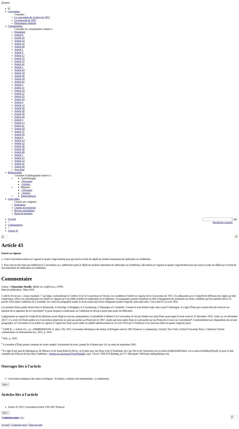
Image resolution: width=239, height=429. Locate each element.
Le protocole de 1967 (25, 20)
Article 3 (18, 84)
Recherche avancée (223, 222)
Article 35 (19, 96)
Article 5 (18, 119)
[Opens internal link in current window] (234, 418)
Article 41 (19, 64)
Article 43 (19, 99)
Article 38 (19, 149)
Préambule (19, 32)
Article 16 (19, 37)
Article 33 (19, 61)
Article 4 (18, 102)
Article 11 (19, 87)
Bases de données (23, 213)
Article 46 (19, 152)
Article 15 (19, 158)
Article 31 (19, 163)
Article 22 (19, 143)
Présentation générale (25, 23)
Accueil (12, 219)
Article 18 (19, 73)
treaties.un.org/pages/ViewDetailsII (67, 353)
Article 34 (19, 78)
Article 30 (19, 146)
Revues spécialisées (24, 210)
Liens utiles (14, 198)
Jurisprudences (28, 196)
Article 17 (19, 55)
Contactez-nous (19, 424)
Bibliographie (15, 172)
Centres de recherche (25, 207)
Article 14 (19, 140)
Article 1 (18, 49)
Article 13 (19, 122)
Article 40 (19, 46)
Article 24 (19, 40)
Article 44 (19, 117)
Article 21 (19, 125)
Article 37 (19, 131)
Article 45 (19, 134)
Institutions (20, 204)
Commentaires (15, 26)
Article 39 (19, 166)
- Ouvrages (26, 181)
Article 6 (18, 137)
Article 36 (19, 114)
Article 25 (19, 58)
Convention (14, 11)
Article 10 (19, 70)
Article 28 (19, 111)
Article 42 (19, 81)
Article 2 (18, 67)
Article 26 (19, 76)
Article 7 (18, 155)
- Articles (25, 184)
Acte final (19, 169)
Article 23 (19, 160)
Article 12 (19, 105)
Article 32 (19, 43)
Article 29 (19, 128)
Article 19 (19, 90)
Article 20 (19, 108)
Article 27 (19, 93)
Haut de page (35, 424)
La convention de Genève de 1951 (32, 17)
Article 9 (18, 52)
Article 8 (18, 35)
